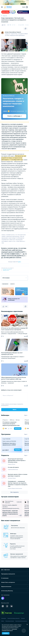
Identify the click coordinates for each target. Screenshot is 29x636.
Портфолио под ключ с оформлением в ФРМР (9, 444)
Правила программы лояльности (14, 618)
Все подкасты (15, 492)
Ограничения (3, 618)
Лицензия (23, 618)
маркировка (5, 283)
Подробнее (18, 449)
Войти (23, 7)
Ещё (25, 415)
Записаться (18, 428)
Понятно (5, 633)
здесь (19, 261)
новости (12, 283)
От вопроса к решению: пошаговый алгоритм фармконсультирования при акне (11, 423)
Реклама (27, 0)
